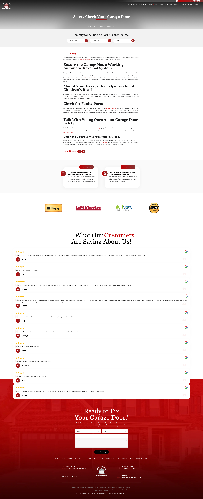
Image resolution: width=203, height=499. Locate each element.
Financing (183, 4)
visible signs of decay (110, 108)
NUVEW (78, 493)
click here (104, 142)
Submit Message (101, 452)
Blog (171, 4)
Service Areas (110, 458)
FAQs (166, 4)
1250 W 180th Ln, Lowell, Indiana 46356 (76, 468)
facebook (79, 151)
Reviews (190, 4)
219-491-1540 (195, 1)
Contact (197, 4)
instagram (80, 476)
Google (83, 151)
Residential (134, 4)
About (127, 4)
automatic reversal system (90, 77)
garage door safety (95, 128)
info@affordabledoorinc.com (131, 477)
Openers (150, 4)
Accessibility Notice (121, 493)
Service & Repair (159, 4)
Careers (176, 4)
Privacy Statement (108, 493)
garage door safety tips (85, 59)
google (76, 476)
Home (56, 458)
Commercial (143, 4)
